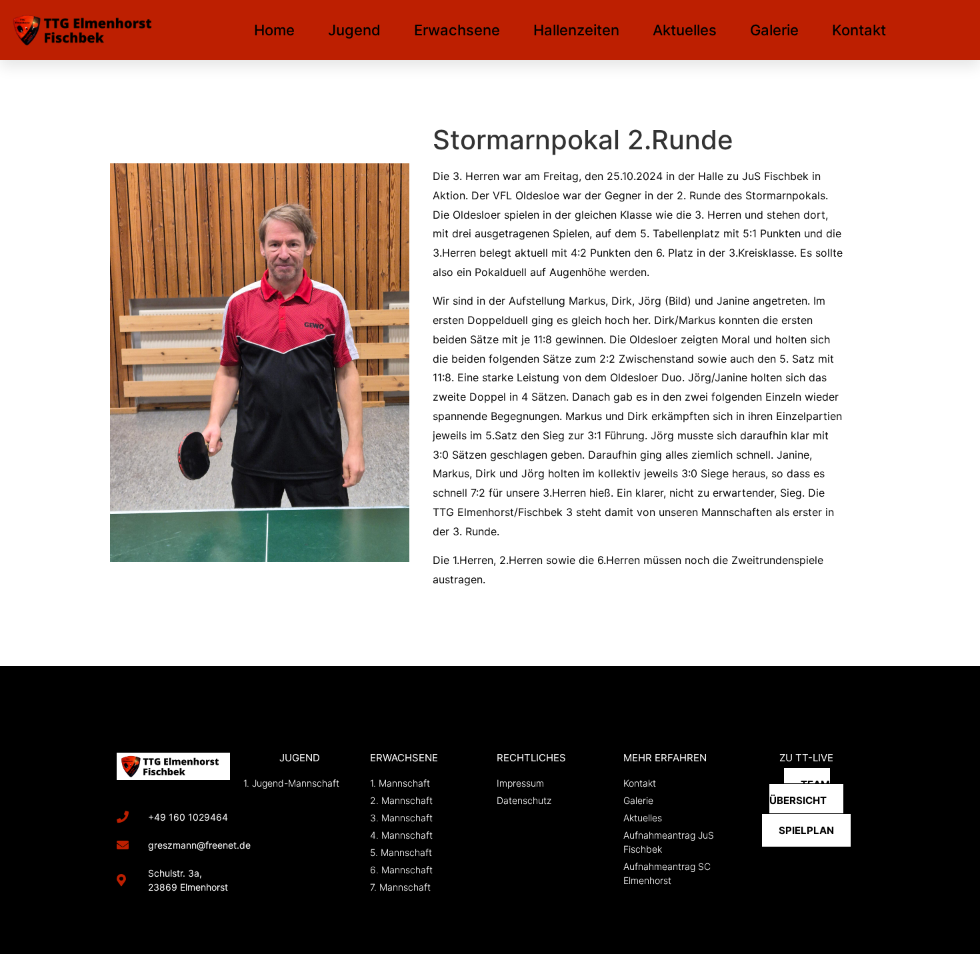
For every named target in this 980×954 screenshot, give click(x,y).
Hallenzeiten (576, 30)
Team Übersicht (799, 792)
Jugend (354, 30)
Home (274, 30)
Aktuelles (685, 30)
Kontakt (859, 30)
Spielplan (806, 830)
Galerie (774, 30)
